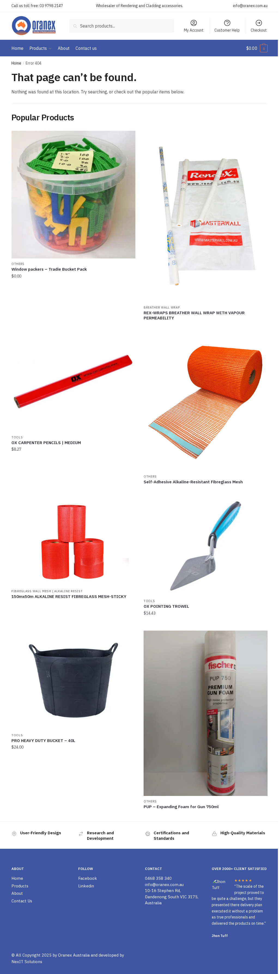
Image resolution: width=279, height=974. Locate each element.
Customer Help (227, 30)
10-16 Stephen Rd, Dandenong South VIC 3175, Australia (171, 896)
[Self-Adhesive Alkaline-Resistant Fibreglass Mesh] (206, 402)
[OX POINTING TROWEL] (206, 546)
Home (16, 63)
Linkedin (86, 885)
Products (19, 885)
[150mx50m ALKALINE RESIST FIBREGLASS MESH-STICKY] (73, 540)
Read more (206, 326)
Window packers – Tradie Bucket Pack (49, 269)
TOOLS (17, 437)
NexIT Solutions (26, 961)
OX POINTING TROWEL (166, 606)
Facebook (87, 878)
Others (18, 264)
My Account (194, 30)
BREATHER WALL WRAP (162, 307)
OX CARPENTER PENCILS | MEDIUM (46, 442)
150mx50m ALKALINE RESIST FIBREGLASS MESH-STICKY (68, 596)
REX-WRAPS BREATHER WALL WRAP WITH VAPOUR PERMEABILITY (194, 315)
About (17, 893)
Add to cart (73, 326)
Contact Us (21, 900)
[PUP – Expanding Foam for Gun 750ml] (206, 713)
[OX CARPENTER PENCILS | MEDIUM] (73, 382)
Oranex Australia (74, 955)
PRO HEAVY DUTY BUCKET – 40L (43, 740)
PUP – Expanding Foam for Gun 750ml (181, 806)
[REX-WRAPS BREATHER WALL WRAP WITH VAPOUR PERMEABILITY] (206, 216)
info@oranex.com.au (250, 5)
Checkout (259, 30)
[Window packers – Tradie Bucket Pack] (73, 195)
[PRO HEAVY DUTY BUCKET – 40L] (73, 680)
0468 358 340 (158, 878)
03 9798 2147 (51, 5)
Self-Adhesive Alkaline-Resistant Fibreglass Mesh (193, 481)
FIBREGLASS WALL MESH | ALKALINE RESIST (47, 591)
